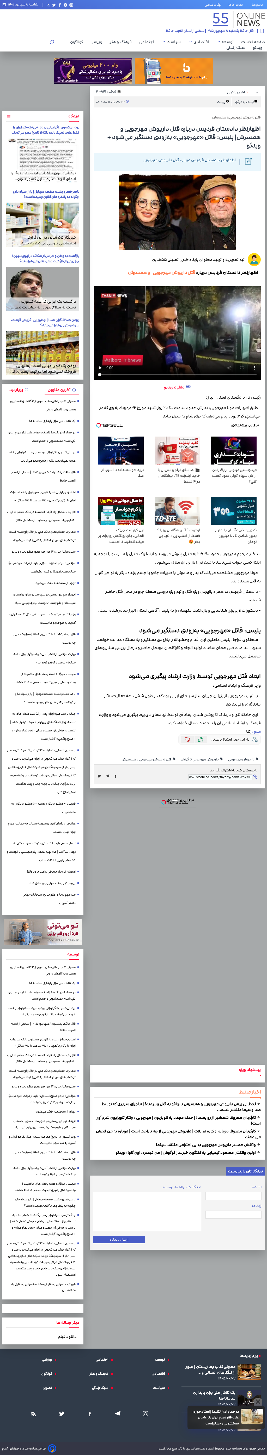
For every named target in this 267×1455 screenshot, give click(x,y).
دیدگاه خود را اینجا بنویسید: (180, 1187)
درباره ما (258, 4)
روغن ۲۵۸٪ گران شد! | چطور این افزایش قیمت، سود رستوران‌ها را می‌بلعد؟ (45, 322)
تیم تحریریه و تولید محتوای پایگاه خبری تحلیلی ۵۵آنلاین (198, 259)
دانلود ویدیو (174, 387)
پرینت (221, 102)
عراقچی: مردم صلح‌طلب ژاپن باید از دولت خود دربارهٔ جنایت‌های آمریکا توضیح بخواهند (42, 567)
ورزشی (97, 42)
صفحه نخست (253, 42)
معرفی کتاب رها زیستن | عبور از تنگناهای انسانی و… (210, 1369)
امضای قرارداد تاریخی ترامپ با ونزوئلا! (51, 871)
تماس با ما (236, 4)
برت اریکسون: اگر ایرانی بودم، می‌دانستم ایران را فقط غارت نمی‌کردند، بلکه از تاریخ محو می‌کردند (45, 130)
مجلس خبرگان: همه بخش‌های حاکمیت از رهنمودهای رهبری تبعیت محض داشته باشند (45, 678)
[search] (52, 42)
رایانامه (256, 1205)
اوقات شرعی (213, 4)
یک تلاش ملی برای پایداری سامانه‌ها (52, 421)
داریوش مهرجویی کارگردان (200, 759)
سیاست (175, 42)
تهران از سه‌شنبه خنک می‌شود (55, 583)
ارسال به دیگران (244, 102)
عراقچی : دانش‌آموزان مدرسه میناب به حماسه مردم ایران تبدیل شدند (42, 827)
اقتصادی (202, 42)
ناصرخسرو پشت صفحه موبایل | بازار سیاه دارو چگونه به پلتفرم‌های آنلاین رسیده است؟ (46, 194)
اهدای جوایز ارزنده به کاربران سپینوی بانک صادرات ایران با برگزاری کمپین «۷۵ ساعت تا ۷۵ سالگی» (43, 496)
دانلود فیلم (67, 1336)
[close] (258, 1402)
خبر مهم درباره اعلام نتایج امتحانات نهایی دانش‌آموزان (49, 898)
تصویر (48, 1387)
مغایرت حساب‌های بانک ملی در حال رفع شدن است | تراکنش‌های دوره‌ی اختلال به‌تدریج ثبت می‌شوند (42, 536)
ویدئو (259, 47)
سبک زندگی (237, 47)
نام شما (256, 1187)
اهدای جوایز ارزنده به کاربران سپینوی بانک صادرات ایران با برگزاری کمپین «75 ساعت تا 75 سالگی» (185, 30)
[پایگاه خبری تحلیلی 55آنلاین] (239, 19)
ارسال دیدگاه (119, 1239)
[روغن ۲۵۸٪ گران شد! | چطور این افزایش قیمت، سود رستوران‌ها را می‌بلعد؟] (42, 353)
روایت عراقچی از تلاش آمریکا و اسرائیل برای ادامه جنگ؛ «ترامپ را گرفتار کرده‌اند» (44, 658)
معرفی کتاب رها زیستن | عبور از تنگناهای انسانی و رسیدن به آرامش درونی (43, 405)
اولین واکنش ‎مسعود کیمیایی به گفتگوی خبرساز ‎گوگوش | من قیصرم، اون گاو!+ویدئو (186, 1152)
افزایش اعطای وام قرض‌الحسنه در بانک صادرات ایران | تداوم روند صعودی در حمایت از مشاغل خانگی (41, 516)
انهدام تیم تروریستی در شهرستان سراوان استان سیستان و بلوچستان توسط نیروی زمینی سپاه (44, 598)
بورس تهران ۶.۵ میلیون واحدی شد (52, 883)
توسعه (229, 42)
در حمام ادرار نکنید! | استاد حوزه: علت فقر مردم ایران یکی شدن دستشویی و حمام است (215, 1417)
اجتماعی (147, 42)
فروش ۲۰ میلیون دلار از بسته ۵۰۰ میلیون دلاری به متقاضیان (43, 807)
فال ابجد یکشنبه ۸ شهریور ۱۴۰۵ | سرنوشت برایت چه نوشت (43, 638)
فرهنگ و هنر (122, 42)
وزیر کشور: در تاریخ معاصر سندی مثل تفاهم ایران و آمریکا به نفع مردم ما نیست (42, 618)
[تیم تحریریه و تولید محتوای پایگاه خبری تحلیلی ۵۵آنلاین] (254, 259)
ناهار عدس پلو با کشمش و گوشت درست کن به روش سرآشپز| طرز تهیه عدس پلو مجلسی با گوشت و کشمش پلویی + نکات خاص (41, 851)
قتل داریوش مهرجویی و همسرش (161, 272)
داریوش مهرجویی (241, 759)
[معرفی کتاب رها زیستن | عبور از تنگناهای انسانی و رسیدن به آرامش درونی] (249, 1372)
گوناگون (78, 42)
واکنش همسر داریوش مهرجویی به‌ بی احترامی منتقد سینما (206, 1145)
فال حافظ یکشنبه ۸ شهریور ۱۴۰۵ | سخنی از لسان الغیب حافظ (43, 476)
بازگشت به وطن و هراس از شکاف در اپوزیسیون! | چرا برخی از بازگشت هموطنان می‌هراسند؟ (44, 258)
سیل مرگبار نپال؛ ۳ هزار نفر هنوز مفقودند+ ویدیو (43, 551)
